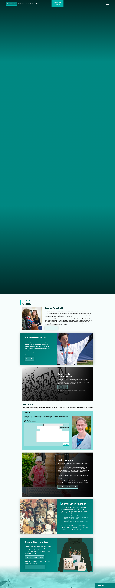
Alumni (34, 300)
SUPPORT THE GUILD (51, 327)
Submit (66, 444)
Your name (66, 425)
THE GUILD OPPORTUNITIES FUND (68, 486)
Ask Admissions (11, 3)
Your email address (64, 427)
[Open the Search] (103, 4)
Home (23, 300)
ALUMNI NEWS (62, 387)
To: (42, 425)
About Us (28, 300)
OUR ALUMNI (29, 358)
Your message (65, 430)
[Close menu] (107, 4)
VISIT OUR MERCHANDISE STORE (34, 557)
